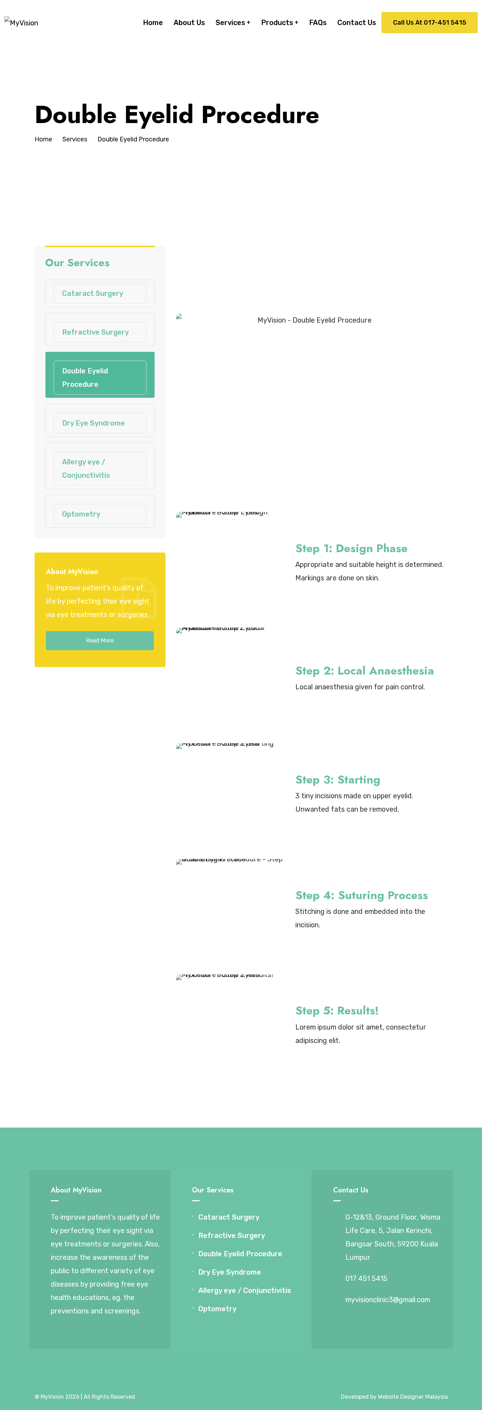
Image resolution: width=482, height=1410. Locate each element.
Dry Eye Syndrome (93, 423)
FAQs (318, 22)
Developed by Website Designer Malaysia (394, 1396)
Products (277, 22)
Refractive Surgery (95, 332)
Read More (100, 640)
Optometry (81, 514)
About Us (189, 22)
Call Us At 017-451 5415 (429, 22)
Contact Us (356, 22)
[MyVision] (21, 23)
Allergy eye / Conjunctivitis (86, 469)
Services (230, 22)
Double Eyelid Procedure (85, 378)
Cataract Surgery (92, 293)
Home (153, 22)
